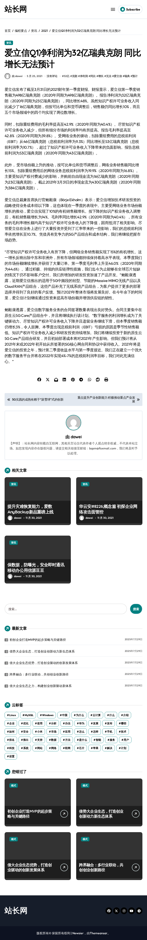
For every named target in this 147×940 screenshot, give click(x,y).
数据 (53, 740)
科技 (12, 748)
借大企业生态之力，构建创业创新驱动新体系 (41, 686)
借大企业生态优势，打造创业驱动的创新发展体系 (44, 663)
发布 (109, 723)
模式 (13, 785)
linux (12, 715)
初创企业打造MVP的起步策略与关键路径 (38, 640)
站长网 (16, 9)
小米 (39, 731)
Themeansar (98, 933)
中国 (64, 715)
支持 (39, 740)
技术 (123, 731)
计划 (123, 748)
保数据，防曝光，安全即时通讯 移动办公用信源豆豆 (35, 567)
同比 (93, 76)
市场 (53, 731)
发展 (95, 723)
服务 (112, 740)
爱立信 (118, 76)
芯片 (81, 748)
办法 (67, 723)
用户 (126, 740)
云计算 (97, 715)
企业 (12, 723)
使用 (39, 723)
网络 (53, 748)
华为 (81, 723)
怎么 (81, 731)
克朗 (74, 76)
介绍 (126, 715)
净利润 (84, 76)
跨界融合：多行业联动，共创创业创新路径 (39, 674)
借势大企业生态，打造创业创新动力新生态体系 (42, 651)
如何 (12, 731)
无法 (108, 76)
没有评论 (52, 76)
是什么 (83, 740)
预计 (135, 76)
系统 (26, 748)
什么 (112, 715)
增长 (101, 76)
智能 (98, 740)
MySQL (29, 715)
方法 (67, 740)
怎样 (95, 731)
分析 (53, 723)
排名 (12, 740)
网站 (39, 748)
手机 (109, 731)
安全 (26, 731)
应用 (67, 731)
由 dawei (17, 76)
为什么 (80, 715)
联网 (67, 748)
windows (47, 715)
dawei (76, 436)
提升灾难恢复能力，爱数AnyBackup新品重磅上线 (30, 509)
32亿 (66, 76)
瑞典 (127, 76)
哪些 (123, 723)
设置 (12, 756)
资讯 (8, 42)
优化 (26, 723)
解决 (109, 748)
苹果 (95, 748)
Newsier (78, 933)
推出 (26, 740)
